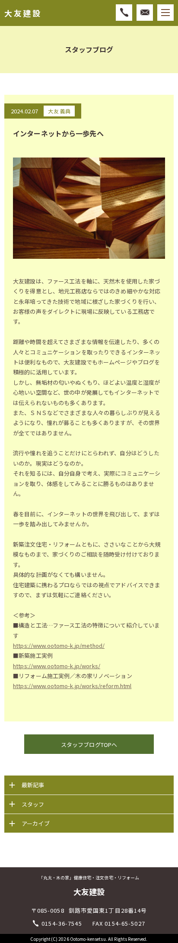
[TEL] (124, 12)
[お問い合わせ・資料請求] (145, 12)
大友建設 (22, 13)
